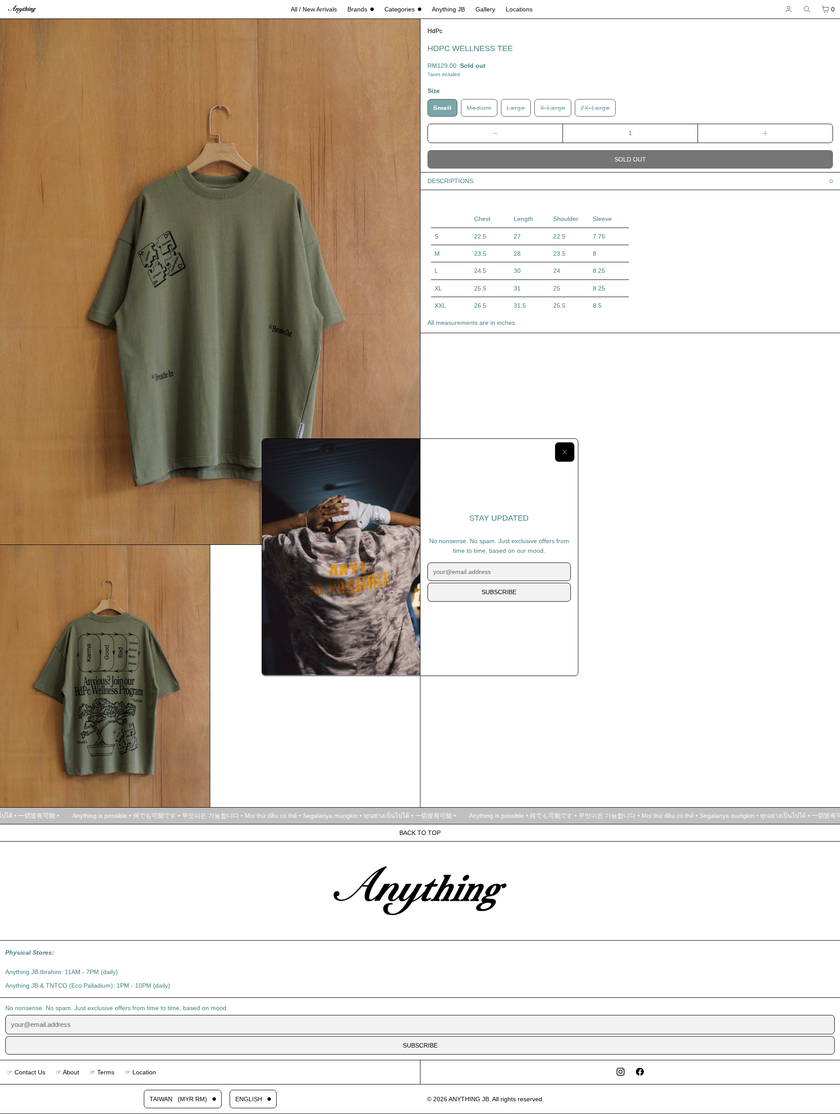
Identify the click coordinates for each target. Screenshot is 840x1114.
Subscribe (499, 592)
